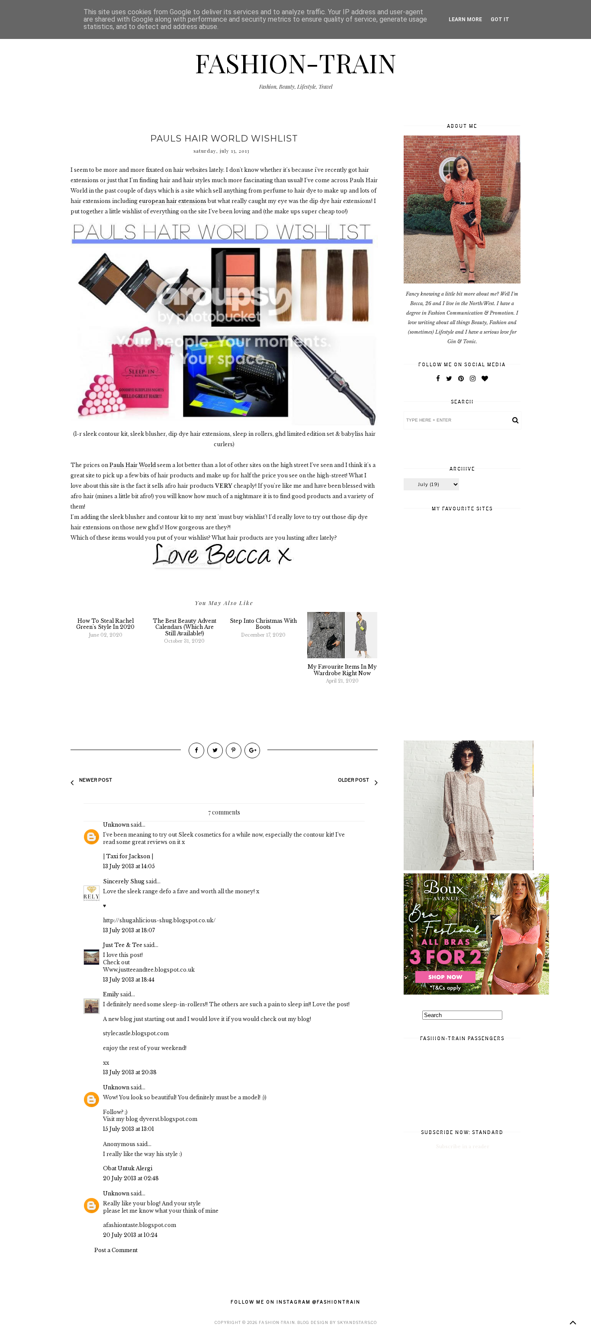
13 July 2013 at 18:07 (129, 930)
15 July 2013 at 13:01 (128, 1129)
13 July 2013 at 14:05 (129, 866)
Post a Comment (116, 1250)
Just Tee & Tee (122, 945)
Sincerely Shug (124, 881)
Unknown (116, 824)
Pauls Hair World (132, 465)
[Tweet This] (215, 750)
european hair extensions (172, 201)
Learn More (465, 19)
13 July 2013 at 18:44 (128, 979)
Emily (111, 994)
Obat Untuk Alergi (127, 1168)
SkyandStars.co (357, 1322)
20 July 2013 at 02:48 (131, 1178)
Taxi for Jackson (128, 856)
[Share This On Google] (252, 750)
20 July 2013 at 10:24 (130, 1235)
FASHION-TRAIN (295, 62)
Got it (500, 19)
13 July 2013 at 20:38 (130, 1072)
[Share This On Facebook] (196, 750)
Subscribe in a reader (462, 1146)
